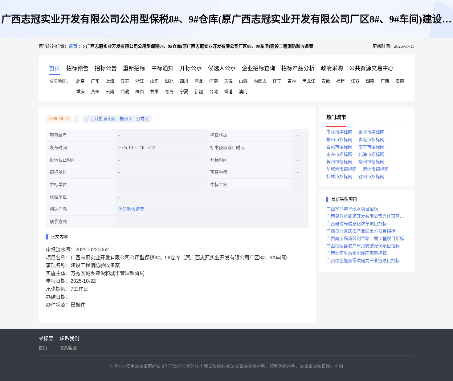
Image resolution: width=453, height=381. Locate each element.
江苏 (124, 81)
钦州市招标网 (371, 176)
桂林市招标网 (339, 176)
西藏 (124, 91)
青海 (169, 91)
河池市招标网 (376, 169)
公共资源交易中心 (371, 68)
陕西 (139, 91)
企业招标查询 (258, 68)
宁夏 (184, 91)
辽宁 (277, 81)
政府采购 (332, 68)
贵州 (95, 91)
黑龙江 (308, 81)
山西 (243, 81)
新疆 (198, 91)
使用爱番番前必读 (144, 366)
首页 (73, 46)
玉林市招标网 (339, 132)
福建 (340, 81)
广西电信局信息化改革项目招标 (356, 223)
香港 (228, 91)
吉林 (292, 81)
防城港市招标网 (341, 169)
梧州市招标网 (339, 139)
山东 (154, 81)
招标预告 (77, 68)
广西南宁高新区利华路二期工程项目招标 (365, 238)
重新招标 (134, 68)
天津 (228, 81)
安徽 (325, 81)
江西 (355, 81)
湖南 (370, 81)
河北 (198, 81)
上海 (110, 81)
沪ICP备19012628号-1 (183, 366)
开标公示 (191, 68)
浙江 (139, 81)
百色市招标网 (339, 147)
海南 (399, 81)
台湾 (213, 91)
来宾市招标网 (371, 132)
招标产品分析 (298, 68)
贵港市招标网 (371, 139)
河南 (213, 81)
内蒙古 (260, 81)
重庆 (80, 91)
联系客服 (68, 348)
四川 (184, 81)
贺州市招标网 (339, 162)
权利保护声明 (283, 366)
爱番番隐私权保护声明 (321, 366)
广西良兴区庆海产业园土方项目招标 (360, 231)
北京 (80, 81)
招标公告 (106, 68)
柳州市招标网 (371, 162)
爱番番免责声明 (250, 366)
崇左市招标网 (339, 154)
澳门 (243, 91)
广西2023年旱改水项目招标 (352, 209)
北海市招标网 (371, 154)
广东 (95, 81)
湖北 (169, 81)
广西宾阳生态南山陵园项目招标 (356, 253)
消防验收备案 (131, 209)
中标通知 (162, 68)
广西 (385, 81)
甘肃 (154, 91)
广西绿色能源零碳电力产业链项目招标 (363, 260)
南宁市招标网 (371, 147)
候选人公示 (222, 68)
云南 (110, 91)
